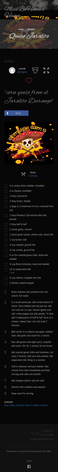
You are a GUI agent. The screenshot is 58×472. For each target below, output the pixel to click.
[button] (46, 69)
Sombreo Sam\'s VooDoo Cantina (32, 405)
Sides (12, 405)
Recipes (31, 29)
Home (21, 29)
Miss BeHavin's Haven (24, 12)
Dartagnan (22, 72)
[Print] (35, 69)
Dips (6, 405)
